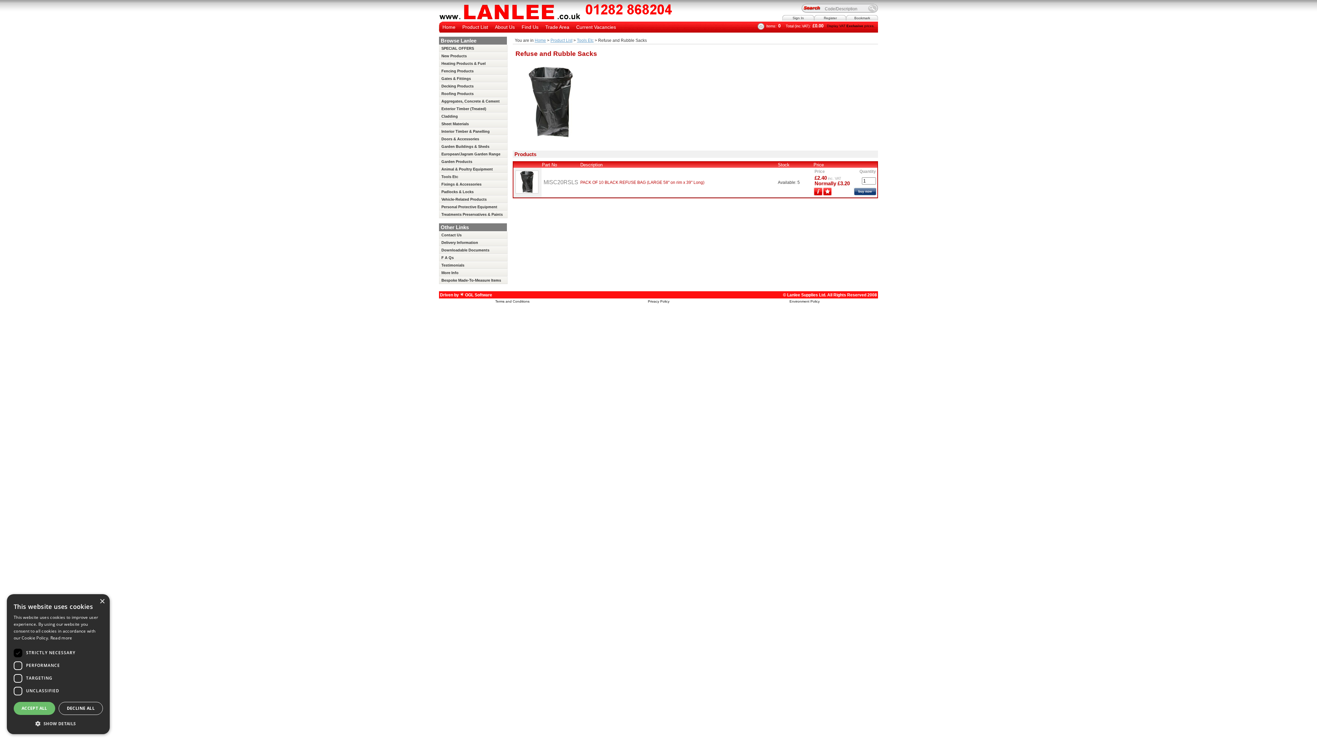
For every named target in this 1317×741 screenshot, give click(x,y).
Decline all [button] (81, 708)
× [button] (102, 601)
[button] (58, 723)
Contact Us (451, 235)
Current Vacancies (596, 27)
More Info (450, 273)
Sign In (798, 18)
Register (830, 18)
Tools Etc (585, 40)
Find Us (530, 27)
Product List (475, 27)
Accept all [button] (34, 708)
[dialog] (58, 664)
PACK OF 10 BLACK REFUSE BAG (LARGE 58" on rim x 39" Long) (642, 182)
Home (448, 27)
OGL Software (478, 295)
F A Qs (447, 258)
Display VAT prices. (851, 26)
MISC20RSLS (561, 182)
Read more (61, 638)
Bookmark (862, 18)
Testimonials (452, 265)
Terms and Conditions (512, 301)
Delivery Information (459, 242)
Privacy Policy (658, 301)
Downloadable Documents (465, 250)
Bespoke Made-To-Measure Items (471, 280)
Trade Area (557, 27)
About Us (505, 27)
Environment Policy (805, 301)
